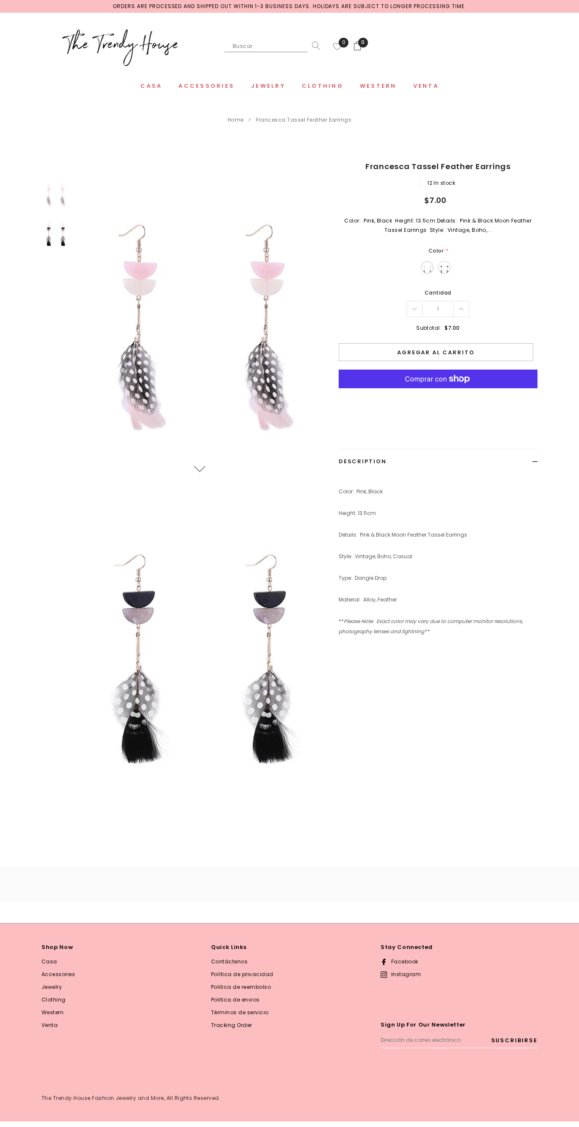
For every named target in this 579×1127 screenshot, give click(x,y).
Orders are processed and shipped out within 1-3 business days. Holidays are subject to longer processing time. (289, 6)
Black (444, 267)
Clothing (54, 999)
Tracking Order (231, 1025)
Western (53, 1012)
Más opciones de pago (438, 399)
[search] (314, 45)
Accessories (58, 974)
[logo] (119, 46)
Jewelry (52, 987)
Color (438, 250)
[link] (55, 194)
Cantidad (438, 292)
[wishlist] (337, 45)
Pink (427, 267)
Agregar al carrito (436, 352)
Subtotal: (428, 327)
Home (236, 119)
